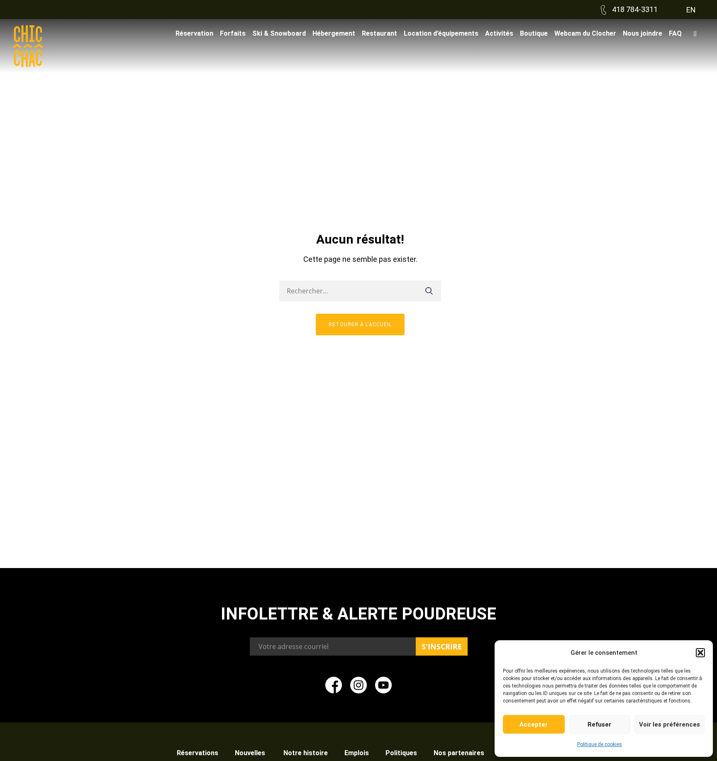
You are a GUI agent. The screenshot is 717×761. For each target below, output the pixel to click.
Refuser (599, 724)
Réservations (197, 753)
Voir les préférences (669, 724)
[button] (700, 653)
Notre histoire (305, 753)
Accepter (533, 724)
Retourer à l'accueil (360, 324)
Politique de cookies (599, 744)
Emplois (356, 753)
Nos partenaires (459, 753)
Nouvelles (251, 753)
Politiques (401, 753)
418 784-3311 (634, 9)
